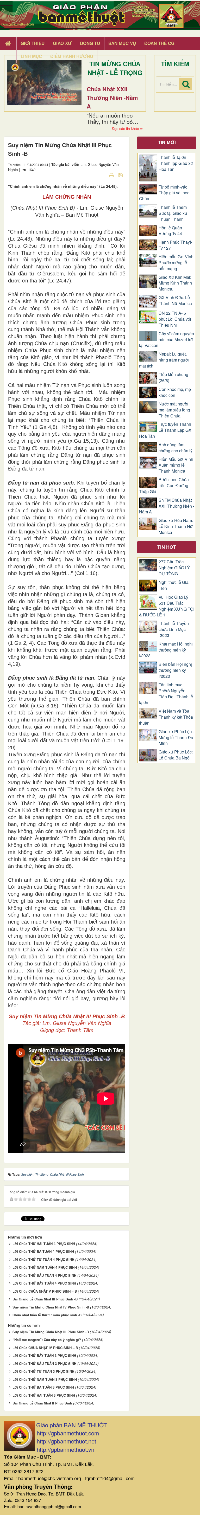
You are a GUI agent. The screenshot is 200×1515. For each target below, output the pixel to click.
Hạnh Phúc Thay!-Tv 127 (175, 245)
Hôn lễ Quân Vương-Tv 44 (170, 231)
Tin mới (167, 142)
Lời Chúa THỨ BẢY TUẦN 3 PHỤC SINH (44, 1355)
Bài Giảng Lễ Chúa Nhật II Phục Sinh (42, 1403)
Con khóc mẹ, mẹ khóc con (175, 392)
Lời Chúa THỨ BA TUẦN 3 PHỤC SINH (43, 1387)
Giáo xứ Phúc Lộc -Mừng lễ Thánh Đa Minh (176, 737)
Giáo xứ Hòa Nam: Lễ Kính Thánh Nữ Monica (176, 526)
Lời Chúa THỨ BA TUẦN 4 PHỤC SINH (43, 1251)
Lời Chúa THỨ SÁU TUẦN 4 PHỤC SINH (44, 1275)
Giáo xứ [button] (62, 43)
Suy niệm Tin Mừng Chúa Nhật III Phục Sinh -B (50, 1331)
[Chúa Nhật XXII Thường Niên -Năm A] (44, 83)
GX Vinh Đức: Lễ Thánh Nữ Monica (175, 300)
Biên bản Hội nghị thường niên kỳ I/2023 (175, 670)
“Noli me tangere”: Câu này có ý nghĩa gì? (46, 1339)
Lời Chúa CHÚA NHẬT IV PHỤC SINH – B (45, 1347)
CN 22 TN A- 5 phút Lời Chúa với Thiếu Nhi (175, 319)
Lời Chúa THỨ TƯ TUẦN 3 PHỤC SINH (43, 1371)
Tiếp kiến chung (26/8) (173, 377)
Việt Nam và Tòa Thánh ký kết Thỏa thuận (166, 717)
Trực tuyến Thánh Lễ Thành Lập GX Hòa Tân (165, 430)
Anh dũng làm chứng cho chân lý (175, 448)
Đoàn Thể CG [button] (159, 43)
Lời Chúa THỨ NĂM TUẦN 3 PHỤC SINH (44, 1379)
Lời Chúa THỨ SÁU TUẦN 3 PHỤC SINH (44, 1363)
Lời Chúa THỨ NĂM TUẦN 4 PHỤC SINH (44, 1267)
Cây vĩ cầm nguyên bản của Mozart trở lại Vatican (166, 340)
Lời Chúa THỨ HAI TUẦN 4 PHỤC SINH (43, 1243)
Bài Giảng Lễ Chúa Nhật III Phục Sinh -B (45, 1299)
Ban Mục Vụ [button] (122, 43)
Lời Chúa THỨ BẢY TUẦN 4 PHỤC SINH (44, 1283)
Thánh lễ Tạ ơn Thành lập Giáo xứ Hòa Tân (176, 163)
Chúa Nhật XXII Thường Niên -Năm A (112, 97)
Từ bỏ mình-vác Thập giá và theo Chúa (164, 193)
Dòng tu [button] (90, 43)
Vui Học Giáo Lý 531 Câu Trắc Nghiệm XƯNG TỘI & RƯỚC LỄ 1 (166, 606)
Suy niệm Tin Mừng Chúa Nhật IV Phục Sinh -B (50, 1307)
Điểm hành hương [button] (71, 56)
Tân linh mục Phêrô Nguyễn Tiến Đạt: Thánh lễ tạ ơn (166, 694)
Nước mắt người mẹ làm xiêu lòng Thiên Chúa (174, 410)
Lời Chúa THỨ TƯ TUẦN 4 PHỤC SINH (43, 1259)
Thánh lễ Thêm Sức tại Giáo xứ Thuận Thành (173, 213)
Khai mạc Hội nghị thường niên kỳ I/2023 (166, 650)
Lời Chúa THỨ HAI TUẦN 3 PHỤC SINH (43, 1395)
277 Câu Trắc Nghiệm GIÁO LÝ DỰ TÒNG (174, 568)
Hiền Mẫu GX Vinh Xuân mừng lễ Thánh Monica (176, 465)
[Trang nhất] (8, 43)
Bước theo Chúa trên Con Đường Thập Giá (164, 485)
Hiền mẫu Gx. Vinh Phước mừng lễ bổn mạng (176, 263)
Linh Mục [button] (31, 56)
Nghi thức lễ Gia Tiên (174, 585)
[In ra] (112, 174)
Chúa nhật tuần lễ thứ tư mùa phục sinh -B (47, 1314)
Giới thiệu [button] (33, 43)
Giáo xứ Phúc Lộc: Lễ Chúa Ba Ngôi (176, 755)
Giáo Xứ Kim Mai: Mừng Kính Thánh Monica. (175, 283)
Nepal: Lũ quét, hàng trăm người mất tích (164, 360)
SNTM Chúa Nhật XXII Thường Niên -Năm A (166, 506)
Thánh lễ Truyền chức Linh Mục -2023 (174, 629)
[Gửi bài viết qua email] (102, 174)
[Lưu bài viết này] (121, 174)
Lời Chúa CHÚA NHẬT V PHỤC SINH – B (44, 1291)
